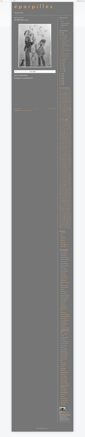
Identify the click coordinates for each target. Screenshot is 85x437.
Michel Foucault (67, 182)
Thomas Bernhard (62, 219)
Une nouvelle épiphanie (65, 50)
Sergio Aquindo (66, 212)
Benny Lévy (67, 104)
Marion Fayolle (64, 351)
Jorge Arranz (63, 322)
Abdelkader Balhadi (67, 89)
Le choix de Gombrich (65, 23)
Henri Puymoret (67, 140)
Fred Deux (67, 131)
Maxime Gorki (67, 181)
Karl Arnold (63, 238)
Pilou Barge (63, 370)
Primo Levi (61, 201)
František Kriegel (66, 130)
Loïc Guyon (63, 339)
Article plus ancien (51, 108)
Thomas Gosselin (64, 392)
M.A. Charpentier (62, 174)
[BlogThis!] (31, 71)
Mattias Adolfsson (64, 353)
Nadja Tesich (63, 189)
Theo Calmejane (64, 388)
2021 (62, 32)
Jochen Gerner (64, 318)
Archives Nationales (62, 99)
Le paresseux (65, 170)
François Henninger (65, 295)
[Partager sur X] (32, 71)
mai (62, 65)
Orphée (61, 192)
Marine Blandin (64, 349)
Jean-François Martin (65, 314)
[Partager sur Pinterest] (35, 71)
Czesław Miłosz (68, 114)
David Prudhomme (63, 115)
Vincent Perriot (64, 400)
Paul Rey (62, 366)
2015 (61, 80)
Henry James (61, 141)
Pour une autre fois (65, 56)
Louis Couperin (67, 173)
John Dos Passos (67, 160)
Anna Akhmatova (68, 97)
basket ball (61, 104)
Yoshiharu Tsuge (61, 228)
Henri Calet (61, 140)
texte (68, 218)
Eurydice (64, 125)
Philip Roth (68, 193)
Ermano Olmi (65, 123)
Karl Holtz (63, 240)
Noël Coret (68, 189)
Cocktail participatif (65, 55)
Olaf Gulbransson (64, 244)
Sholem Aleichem (62, 213)
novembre (63, 37)
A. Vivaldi (60, 89)
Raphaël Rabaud (64, 372)
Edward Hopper (65, 121)
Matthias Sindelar (67, 180)
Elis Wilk (62, 289)
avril (62, 66)
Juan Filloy (68, 163)
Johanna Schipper (64, 320)
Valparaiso (68, 220)
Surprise (62, 47)
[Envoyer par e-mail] (30, 71)
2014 (61, 81)
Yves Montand (68, 228)
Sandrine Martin (64, 378)
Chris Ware (61, 110)
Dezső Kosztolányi (66, 116)
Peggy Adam (63, 368)
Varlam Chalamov (62, 221)
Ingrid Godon (63, 306)
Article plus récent (18, 108)
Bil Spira (68, 105)
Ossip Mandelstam (67, 192)
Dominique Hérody (64, 412)
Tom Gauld (63, 394)
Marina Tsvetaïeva (66, 179)
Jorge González (64, 324)
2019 (61, 73)
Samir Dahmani (64, 376)
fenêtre (62, 21)
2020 (62, 34)
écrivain (61, 120)
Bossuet (62, 107)
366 (61, 19)
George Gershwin (66, 133)
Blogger (47, 428)
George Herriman (62, 134)
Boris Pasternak (68, 106)
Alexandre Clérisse (64, 257)
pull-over (66, 201)
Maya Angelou (61, 182)
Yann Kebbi (63, 404)
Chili (68, 109)
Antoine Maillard (64, 263)
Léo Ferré (64, 171)
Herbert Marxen (67, 141)
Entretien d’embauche (65, 53)
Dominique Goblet (64, 287)
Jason (66, 153)
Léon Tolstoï (69, 171)
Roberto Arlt (65, 209)
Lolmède (62, 335)
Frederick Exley (61, 132)
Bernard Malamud (62, 105)
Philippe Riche (67, 194)
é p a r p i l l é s (33, 6)
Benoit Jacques (64, 269)
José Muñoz (61, 162)
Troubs (64, 220)
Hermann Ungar (66, 143)
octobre (63, 38)
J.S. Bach (65, 151)
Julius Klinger (67, 164)
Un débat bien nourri (65, 41)
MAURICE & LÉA (64, 25)
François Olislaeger (65, 297)
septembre (64, 58)
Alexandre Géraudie (65, 259)
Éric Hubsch (66, 122)
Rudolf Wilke (63, 246)
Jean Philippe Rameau (66, 154)
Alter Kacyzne (63, 95)
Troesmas (63, 396)
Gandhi (60, 133)
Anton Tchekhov (62, 98)
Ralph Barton (67, 203)
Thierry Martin (64, 390)
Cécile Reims (61, 109)
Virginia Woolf (62, 223)
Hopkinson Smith (62, 145)
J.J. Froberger (65, 150)
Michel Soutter (62, 183)
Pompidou (65, 200)
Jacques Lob (62, 153)
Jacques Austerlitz (68, 152)
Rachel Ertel (65, 202)
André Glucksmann (66, 96)
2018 (61, 75)
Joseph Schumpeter (67, 162)
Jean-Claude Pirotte (67, 155)
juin (62, 63)
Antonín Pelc (68, 98)
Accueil (35, 108)
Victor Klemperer (67, 222)
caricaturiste (66, 108)
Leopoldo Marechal (64, 172)
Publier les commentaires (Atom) (25, 110)
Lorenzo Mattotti (64, 337)
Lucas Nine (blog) (64, 341)
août (63, 60)
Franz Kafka (61, 131)
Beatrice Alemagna (65, 265)
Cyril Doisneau (64, 278)
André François (64, 261)
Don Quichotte (66, 118)
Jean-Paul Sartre (66, 159)
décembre (63, 35)
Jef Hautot (61, 160)
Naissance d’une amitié (65, 40)
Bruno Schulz (67, 107)
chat (65, 109)
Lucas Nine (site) (64, 343)
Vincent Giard (64, 398)
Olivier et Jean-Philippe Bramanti (65, 191)
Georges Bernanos (66, 135)
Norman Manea (61, 190)
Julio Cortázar (61, 164)
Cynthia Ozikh (62, 114)
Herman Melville (62, 142)
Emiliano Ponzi (64, 291)
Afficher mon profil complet (64, 421)
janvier (63, 71)
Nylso (62, 360)
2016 (61, 78)
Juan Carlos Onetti (62, 163)
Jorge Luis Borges (67, 161)
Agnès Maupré (64, 253)
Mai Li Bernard (64, 345)
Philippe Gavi (61, 194)
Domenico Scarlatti (62, 117)
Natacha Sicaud (64, 355)
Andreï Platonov (61, 97)
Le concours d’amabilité (65, 45)
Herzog (68, 144)
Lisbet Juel (63, 242)
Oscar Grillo (63, 362)
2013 (61, 83)
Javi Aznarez (63, 312)
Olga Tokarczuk (68, 190)
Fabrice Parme (64, 293)
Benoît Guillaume (64, 271)
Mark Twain (61, 180)
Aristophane (69, 99)
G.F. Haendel (68, 132)
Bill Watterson (61, 106)
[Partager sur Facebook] (34, 71)
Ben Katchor (63, 267)
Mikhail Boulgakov (68, 184)
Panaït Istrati (63, 193)
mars (62, 68)
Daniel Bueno (63, 280)
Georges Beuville (64, 299)
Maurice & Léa (61, 181)
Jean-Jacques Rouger (65, 316)
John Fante (61, 161)
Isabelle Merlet (64, 308)
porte (69, 200)
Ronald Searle (64, 374)
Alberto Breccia (64, 255)
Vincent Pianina (64, 402)
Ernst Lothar (65, 124)
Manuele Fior (63, 347)
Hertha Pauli (61, 144)
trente (62, 27)
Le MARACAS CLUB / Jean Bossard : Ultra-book (65, 331)
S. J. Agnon (65, 210)
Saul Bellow (65, 211)
